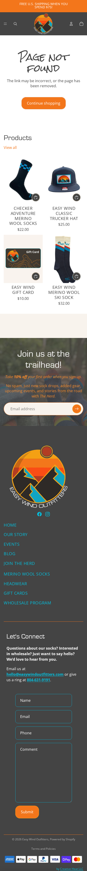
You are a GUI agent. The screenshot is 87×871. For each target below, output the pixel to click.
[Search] (15, 24)
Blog (9, 553)
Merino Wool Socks (27, 574)
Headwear (15, 583)
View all (10, 147)
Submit (27, 811)
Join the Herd (19, 563)
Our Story (16, 534)
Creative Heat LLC (71, 869)
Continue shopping (43, 103)
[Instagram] (47, 514)
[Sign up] (76, 408)
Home (10, 524)
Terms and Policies (43, 849)
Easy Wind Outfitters (35, 839)
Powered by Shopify (62, 839)
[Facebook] (39, 514)
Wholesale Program (27, 603)
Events (11, 544)
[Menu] (5, 23)
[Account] (71, 24)
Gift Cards (16, 593)
